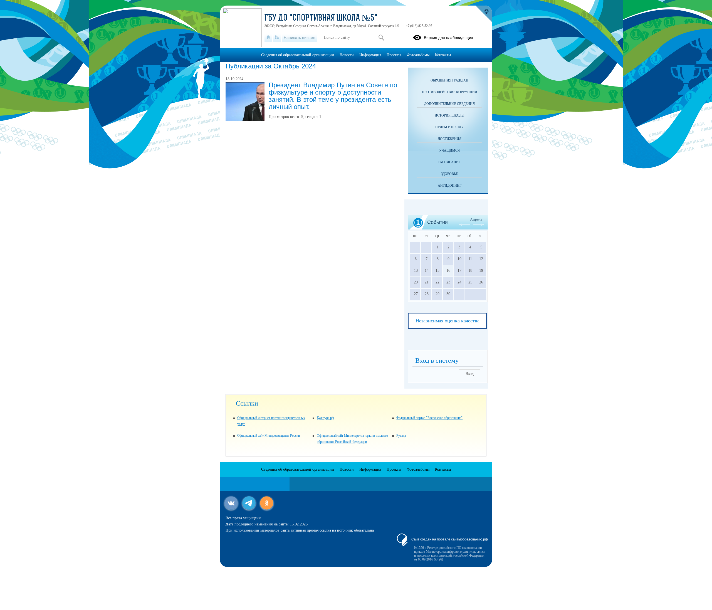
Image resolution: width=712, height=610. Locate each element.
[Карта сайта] (277, 37)
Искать (381, 37)
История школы (449, 115)
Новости (347, 55)
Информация (370, 55)
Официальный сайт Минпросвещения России (268, 436)
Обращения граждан (449, 80)
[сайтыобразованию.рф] (483, 14)
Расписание (449, 162)
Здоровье (449, 174)
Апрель (476, 219)
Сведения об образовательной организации (297, 55)
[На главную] (268, 37)
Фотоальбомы (418, 55)
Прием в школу (449, 127)
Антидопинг (449, 185)
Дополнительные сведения (449, 104)
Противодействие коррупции (449, 92)
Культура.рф (325, 418)
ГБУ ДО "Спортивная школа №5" (320, 18)
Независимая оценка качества (447, 320)
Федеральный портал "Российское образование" (429, 418)
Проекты (394, 55)
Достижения (449, 139)
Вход (470, 374)
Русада (401, 436)
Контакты (443, 55)
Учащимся (449, 150)
